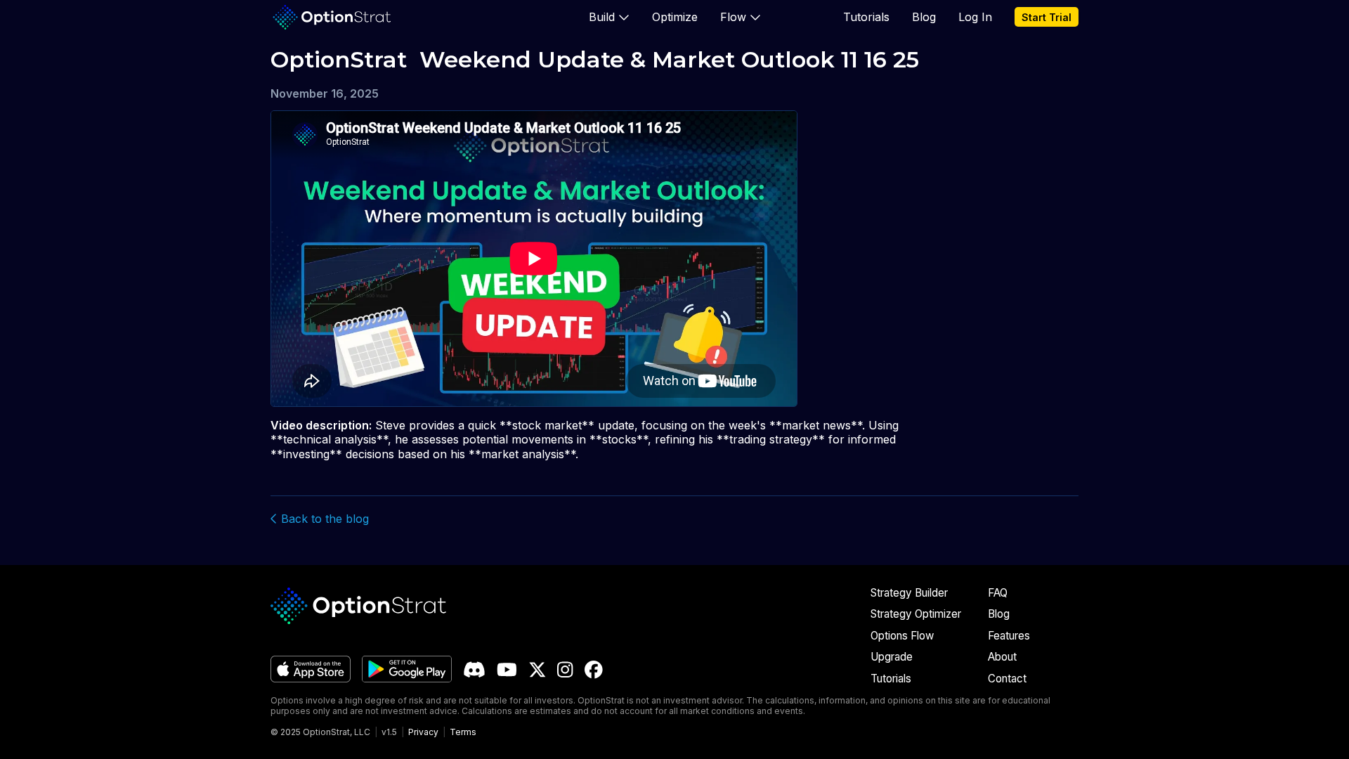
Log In (975, 17)
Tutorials (866, 17)
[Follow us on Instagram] (565, 670)
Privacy (423, 732)
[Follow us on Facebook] (594, 670)
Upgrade (892, 656)
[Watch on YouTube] (507, 670)
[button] (609, 16)
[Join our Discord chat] (474, 670)
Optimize (675, 17)
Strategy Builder (909, 593)
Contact (1007, 678)
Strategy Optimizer (916, 614)
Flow (733, 17)
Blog (924, 17)
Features (1009, 635)
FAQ (998, 593)
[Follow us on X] (537, 670)
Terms (463, 732)
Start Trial (1046, 17)
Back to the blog (323, 519)
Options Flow (902, 635)
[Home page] (332, 17)
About (1002, 656)
